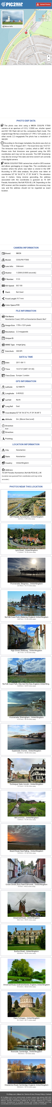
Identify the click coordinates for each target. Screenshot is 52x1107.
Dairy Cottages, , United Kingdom (27, 1018)
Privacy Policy (40, 1094)
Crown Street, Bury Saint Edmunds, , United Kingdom (26, 884)
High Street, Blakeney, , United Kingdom (26, 651)
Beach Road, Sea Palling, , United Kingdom (26, 851)
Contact (48, 1094)
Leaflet (15, 64)
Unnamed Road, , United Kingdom (26, 918)
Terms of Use (29, 1094)
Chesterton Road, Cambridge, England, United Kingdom (26, 1085)
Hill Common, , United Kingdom (26, 818)
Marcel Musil (29, 64)
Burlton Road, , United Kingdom (26, 951)
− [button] (48, 59)
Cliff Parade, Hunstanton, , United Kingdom (26, 517)
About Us (20, 1094)
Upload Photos (45, 4)
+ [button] (48, 56)
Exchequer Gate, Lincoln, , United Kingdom (26, 784)
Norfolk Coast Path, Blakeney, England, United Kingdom (26, 617)
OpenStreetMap (46, 64)
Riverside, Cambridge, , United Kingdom (26, 1052)
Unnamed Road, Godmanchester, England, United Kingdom (26, 985)
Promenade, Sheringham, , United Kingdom (26, 717)
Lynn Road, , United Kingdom (26, 550)
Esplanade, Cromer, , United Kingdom (26, 751)
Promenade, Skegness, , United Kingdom (26, 584)
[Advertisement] (26, 92)
